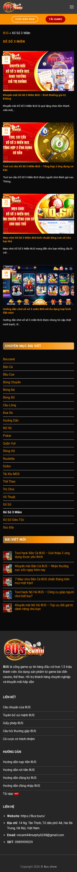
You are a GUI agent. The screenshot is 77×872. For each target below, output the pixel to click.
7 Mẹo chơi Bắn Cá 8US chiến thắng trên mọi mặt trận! (42, 581)
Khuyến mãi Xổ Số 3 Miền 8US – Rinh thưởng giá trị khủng (34, 96)
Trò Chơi (8, 489)
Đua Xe (8, 413)
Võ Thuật (9, 497)
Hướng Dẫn (11, 420)
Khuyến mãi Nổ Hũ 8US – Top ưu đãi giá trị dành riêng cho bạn (44, 607)
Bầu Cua (8, 374)
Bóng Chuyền (12, 382)
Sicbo (7, 466)
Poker (7, 436)
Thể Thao (9, 481)
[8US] (22, 7)
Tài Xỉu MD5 (11, 474)
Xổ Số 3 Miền (12, 512)
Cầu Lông (9, 405)
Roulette (9, 459)
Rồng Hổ (9, 451)
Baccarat (9, 359)
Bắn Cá (8, 367)
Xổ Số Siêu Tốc (13, 520)
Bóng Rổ (9, 397)
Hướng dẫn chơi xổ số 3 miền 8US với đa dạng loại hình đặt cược (37, 310)
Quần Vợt (9, 443)
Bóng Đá (9, 390)
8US (6, 33)
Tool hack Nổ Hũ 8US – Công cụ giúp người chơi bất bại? (44, 594)
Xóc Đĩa (8, 527)
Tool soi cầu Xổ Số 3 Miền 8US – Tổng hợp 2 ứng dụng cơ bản (38, 168)
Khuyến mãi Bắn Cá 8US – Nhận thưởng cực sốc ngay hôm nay (42, 568)
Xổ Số (7, 504)
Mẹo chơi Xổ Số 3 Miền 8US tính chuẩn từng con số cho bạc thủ (37, 239)
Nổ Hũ (7, 428)
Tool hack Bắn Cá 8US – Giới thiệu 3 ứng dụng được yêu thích (42, 555)
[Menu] (71, 7)
